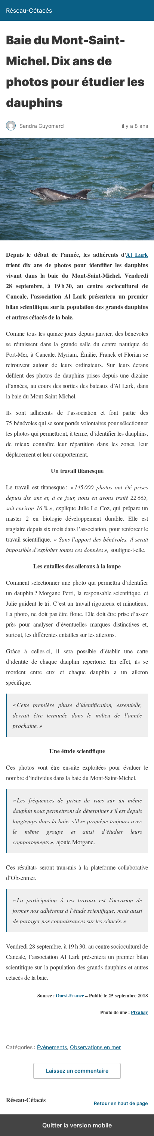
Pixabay (139, 1012)
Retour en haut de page (121, 1103)
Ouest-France (70, 995)
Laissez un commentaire (77, 1070)
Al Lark (137, 254)
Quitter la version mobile (77, 1125)
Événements (52, 1047)
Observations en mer (95, 1047)
